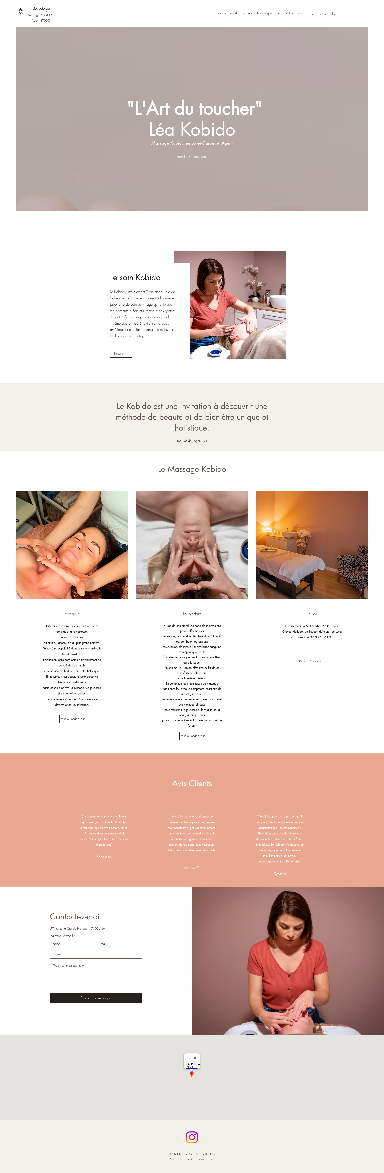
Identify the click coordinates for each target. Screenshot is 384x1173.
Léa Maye (40, 9)
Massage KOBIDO (40, 15)
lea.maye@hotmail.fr (62, 936)
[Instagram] (192, 1137)
